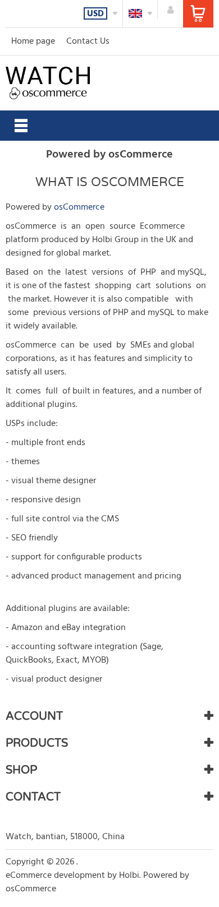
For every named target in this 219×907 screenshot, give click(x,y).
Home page (33, 41)
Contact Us (88, 41)
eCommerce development (55, 875)
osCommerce (79, 207)
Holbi (129, 875)
